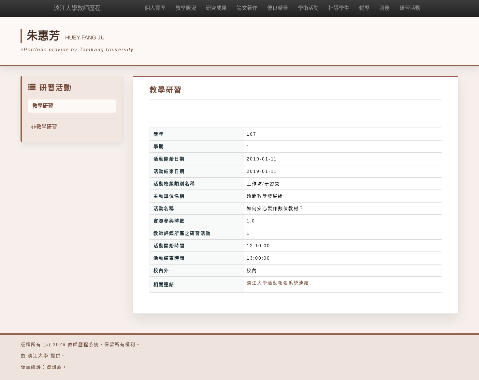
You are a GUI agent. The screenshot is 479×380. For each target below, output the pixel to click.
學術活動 (308, 8)
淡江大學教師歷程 (77, 8)
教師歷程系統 (83, 344)
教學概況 (185, 8)
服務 (384, 8)
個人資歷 (155, 8)
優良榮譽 (277, 8)
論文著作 (247, 8)
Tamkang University (107, 49)
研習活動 (409, 8)
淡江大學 (38, 355)
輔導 (364, 8)
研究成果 (216, 8)
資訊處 (54, 367)
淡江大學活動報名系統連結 (278, 282)
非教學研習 (44, 126)
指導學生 (338, 8)
